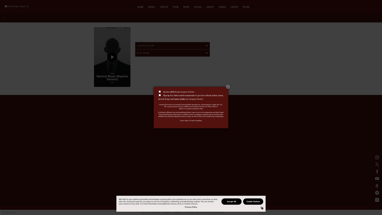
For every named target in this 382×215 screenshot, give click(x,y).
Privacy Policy (184, 120)
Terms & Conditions (196, 120)
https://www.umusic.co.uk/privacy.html (191, 108)
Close (228, 87)
